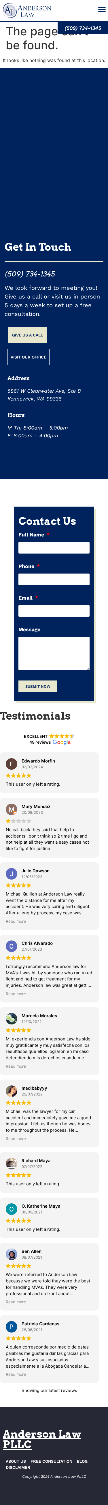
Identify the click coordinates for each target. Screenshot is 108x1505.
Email (26, 598)
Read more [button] (16, 921)
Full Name (32, 535)
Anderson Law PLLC (42, 1439)
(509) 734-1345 (30, 274)
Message (29, 629)
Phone (27, 566)
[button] (102, 9)
